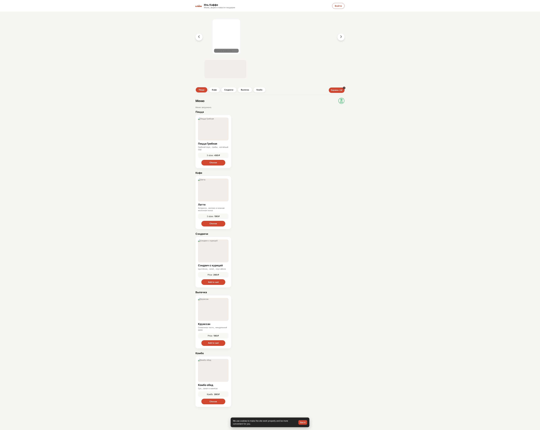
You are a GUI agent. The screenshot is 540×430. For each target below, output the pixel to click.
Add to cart (213, 282)
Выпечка (245, 90)
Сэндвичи (228, 90)
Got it (302, 422)
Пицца (201, 90)
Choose (213, 162)
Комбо (259, 90)
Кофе (214, 90)
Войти (338, 5)
